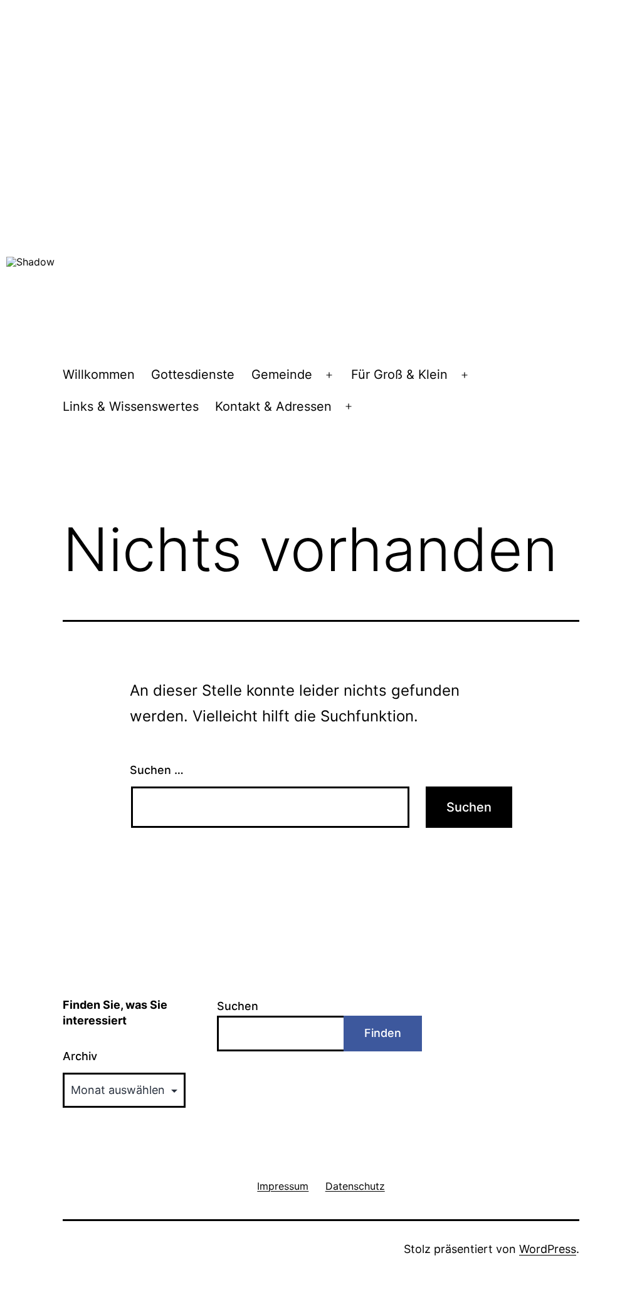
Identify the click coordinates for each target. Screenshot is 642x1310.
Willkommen (99, 374)
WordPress (547, 1249)
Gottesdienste (192, 374)
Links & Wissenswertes (131, 406)
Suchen (237, 1006)
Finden (382, 1032)
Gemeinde (281, 374)
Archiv (80, 1056)
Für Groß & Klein (399, 374)
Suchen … (157, 769)
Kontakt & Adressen (273, 406)
